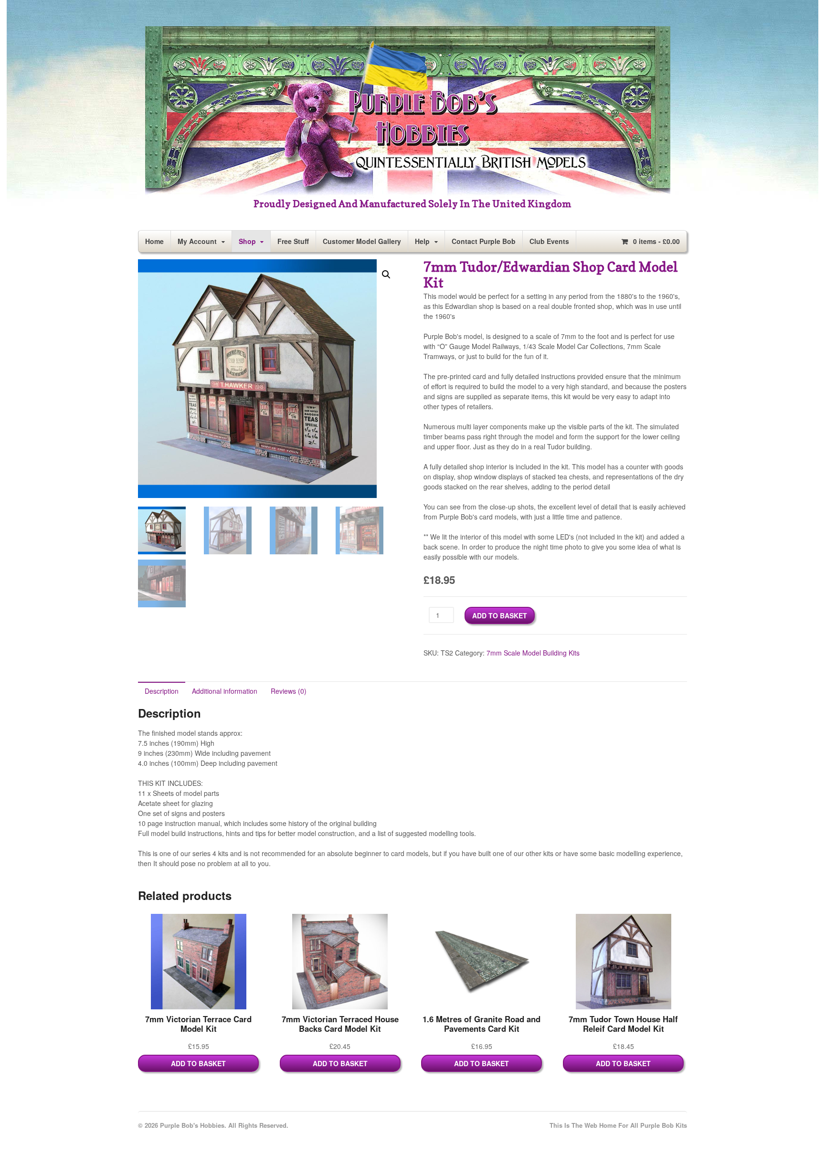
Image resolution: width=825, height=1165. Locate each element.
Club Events (549, 241)
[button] (386, 274)
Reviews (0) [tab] (289, 691)
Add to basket (499, 615)
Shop (247, 241)
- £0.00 (656, 241)
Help (422, 241)
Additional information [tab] (224, 691)
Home (154, 241)
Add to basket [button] (198, 1063)
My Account (197, 241)
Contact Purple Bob (484, 241)
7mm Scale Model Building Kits (533, 652)
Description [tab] (162, 691)
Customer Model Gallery (362, 241)
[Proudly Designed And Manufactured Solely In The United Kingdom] (407, 194)
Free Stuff (293, 241)
